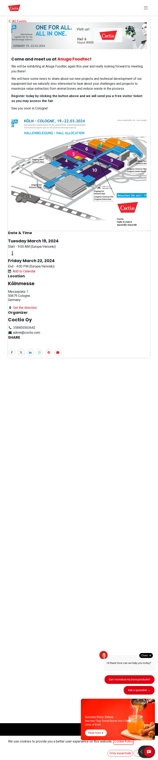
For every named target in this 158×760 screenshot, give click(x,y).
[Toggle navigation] (146, 8)
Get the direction (25, 308)
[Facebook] (12, 352)
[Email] (58, 352)
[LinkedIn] (30, 352)
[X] (21, 352)
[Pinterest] (48, 352)
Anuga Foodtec (73, 59)
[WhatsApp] (39, 352)
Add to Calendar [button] (24, 271)
